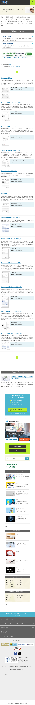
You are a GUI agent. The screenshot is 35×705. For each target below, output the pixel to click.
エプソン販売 (10, 580)
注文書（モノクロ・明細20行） (9, 171)
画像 (10, 64)
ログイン (17, 450)
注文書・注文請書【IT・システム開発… (11, 263)
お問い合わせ (17, 613)
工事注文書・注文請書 (6, 78)
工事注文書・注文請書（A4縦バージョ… (11, 150)
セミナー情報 (11, 466)
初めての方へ (9, 613)
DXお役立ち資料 (12, 464)
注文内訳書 (4, 193)
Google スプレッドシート (21, 66)
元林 (20, 584)
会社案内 (17, 615)
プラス (20, 582)
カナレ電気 (10, 587)
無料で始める (18, 409)
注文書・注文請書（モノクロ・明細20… (11, 102)
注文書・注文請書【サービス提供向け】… (11, 238)
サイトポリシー (5, 666)
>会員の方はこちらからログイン (17, 413)
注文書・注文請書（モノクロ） (9, 126)
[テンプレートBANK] (4, 2)
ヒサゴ (20, 580)
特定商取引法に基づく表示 (26, 666)
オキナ (9, 582)
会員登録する (17, 446)
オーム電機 (10, 584)
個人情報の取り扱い (14, 666)
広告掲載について (21, 669)
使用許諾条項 (13, 669)
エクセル (12, 66)
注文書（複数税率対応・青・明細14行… (11, 217)
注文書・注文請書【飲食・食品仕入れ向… (11, 287)
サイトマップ (25, 613)
